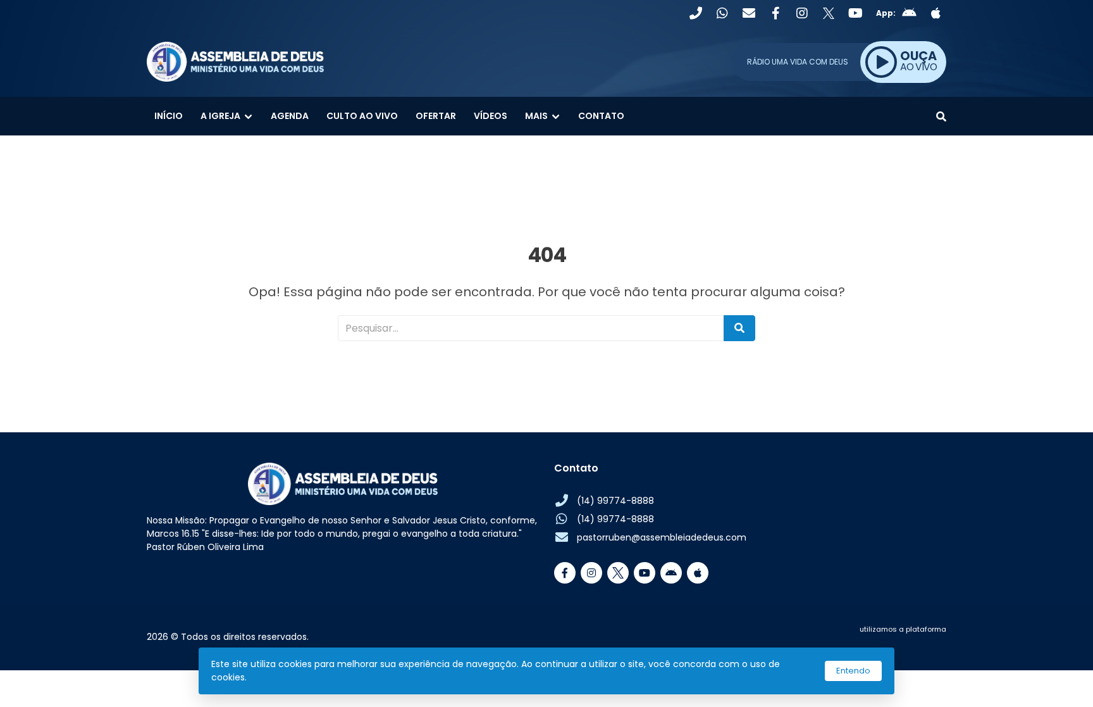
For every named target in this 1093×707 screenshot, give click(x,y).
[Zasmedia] (914, 644)
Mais (536, 115)
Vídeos (490, 115)
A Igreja (220, 115)
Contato (601, 115)
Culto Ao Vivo (362, 115)
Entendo (853, 671)
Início (168, 115)
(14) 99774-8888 (615, 500)
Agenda (290, 115)
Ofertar (436, 115)
